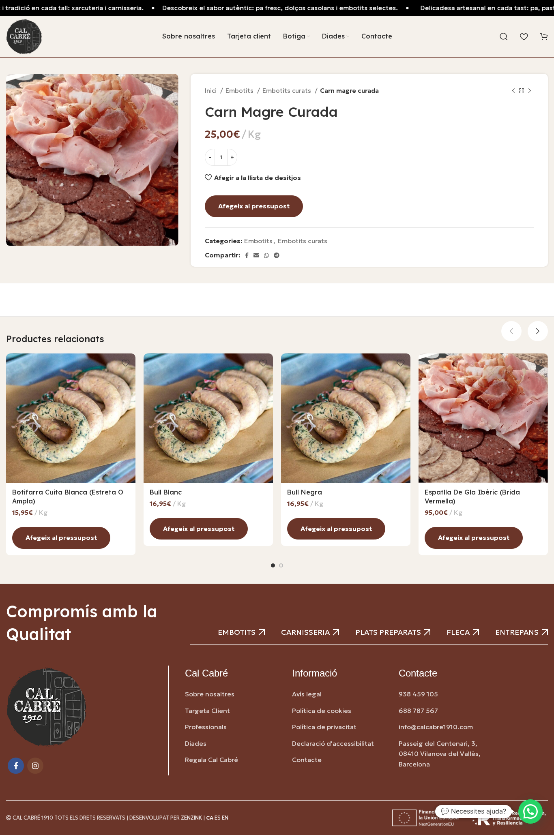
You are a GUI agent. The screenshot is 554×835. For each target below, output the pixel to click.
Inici (211, 90)
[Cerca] (504, 36)
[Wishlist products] (524, 36)
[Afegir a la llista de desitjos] (125, 362)
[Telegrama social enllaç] (276, 255)
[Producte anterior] (513, 91)
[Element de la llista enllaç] (232, 694)
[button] (530, 811)
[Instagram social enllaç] (35, 766)
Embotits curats (287, 90)
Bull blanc (166, 492)
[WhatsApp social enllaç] (266, 255)
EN (225, 818)
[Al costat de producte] (530, 91)
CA (209, 818)
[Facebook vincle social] (247, 255)
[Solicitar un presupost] (544, 38)
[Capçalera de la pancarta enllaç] (277, 8)
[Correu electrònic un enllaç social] (256, 255)
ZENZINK (191, 818)
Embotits (240, 90)
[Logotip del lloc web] (24, 36)
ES (218, 818)
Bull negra (304, 492)
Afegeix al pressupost (254, 206)
